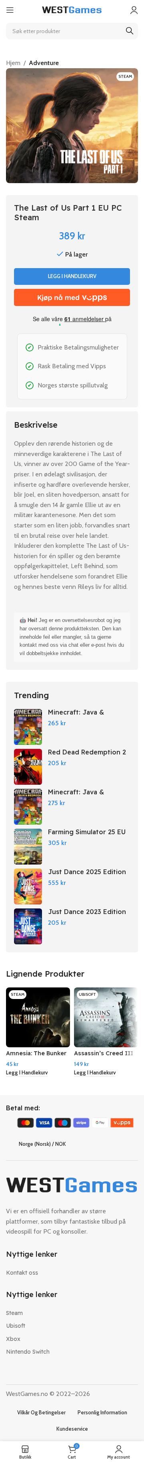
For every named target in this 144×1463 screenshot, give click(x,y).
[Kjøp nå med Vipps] (72, 297)
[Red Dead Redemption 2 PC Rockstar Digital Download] (28, 767)
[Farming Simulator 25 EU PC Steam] (28, 847)
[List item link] (72, 1272)
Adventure (44, 63)
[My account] (134, 10)
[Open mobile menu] (10, 10)
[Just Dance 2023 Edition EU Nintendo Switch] (28, 926)
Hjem (13, 63)
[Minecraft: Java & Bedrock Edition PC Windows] (28, 727)
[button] (27, 1073)
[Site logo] (72, 9)
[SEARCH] (129, 31)
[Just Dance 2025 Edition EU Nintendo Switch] (28, 886)
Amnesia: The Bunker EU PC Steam (36, 1057)
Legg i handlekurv (72, 276)
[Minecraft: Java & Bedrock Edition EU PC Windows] (28, 807)
